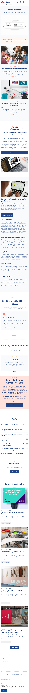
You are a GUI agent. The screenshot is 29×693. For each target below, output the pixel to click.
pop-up (25, 390)
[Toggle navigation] (26, 2)
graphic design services (11, 396)
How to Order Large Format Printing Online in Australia (13, 513)
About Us (3, 658)
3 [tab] (14, 335)
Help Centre (4, 664)
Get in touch (14, 471)
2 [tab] (13, 335)
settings (11, 687)
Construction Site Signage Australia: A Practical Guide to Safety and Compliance (13, 631)
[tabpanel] (14, 25)
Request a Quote (14, 152)
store (20, 386)
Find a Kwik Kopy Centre (14, 405)
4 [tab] (15, 335)
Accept (4, 690)
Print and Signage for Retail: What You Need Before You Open (12, 591)
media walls (15, 392)
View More (15, 647)
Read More (4, 520)
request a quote (19, 401)
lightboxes (9, 392)
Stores (3, 667)
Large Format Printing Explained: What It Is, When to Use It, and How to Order (14, 552)
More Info (13, 76)
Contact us (8, 401)
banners (4, 392)
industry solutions (11, 389)
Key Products (4, 661)
